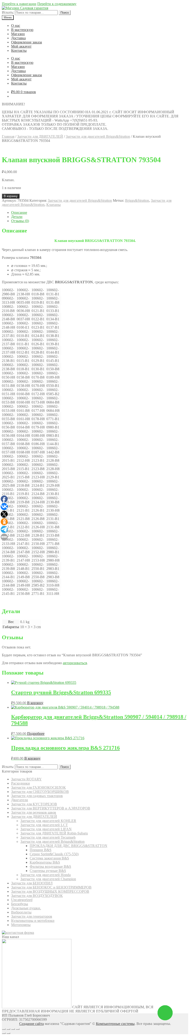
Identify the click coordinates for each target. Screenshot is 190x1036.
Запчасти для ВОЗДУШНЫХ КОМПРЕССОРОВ (50, 891)
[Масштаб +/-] (17, 1029)
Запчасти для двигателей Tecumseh (48, 837)
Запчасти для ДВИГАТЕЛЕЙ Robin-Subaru (54, 833)
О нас (15, 26)
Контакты (19, 50)
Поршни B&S (40, 850)
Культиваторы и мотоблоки (32, 921)
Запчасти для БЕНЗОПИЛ (32, 883)
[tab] (99, 213)
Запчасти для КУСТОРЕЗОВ (34, 804)
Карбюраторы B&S (45, 862)
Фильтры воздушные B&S (50, 866)
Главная (8, 136)
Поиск (64, 12)
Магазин (18, 34)
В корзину (11, 196)
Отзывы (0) (20, 221)
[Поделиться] (8, 1029)
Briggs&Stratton (137, 200)
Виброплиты (21, 912)
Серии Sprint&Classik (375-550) (54, 854)
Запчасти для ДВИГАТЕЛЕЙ (40, 136)
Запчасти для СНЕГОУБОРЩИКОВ (40, 792)
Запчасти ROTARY (26, 779)
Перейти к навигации (19, 4)
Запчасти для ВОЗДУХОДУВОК (37, 896)
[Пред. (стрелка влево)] (4, 1033)
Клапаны (53, 205)
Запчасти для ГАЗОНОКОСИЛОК (38, 787)
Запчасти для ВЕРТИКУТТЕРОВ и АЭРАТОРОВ (50, 808)
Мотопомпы (21, 925)
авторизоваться (75, 663)
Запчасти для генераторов (31, 916)
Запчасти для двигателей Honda (45, 875)
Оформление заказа (26, 42)
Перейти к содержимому (56, 4)
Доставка (18, 38)
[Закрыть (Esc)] (4, 1029)
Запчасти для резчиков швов (33, 812)
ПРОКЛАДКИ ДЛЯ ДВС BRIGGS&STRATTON (68, 846)
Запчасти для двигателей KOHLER (48, 821)
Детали (16, 217)
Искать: (8, 12)
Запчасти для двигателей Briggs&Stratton (98, 136)
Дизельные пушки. (26, 908)
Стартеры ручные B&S (48, 871)
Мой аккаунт (21, 46)
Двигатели (19, 800)
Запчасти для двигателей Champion (48, 879)
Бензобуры (19, 904)
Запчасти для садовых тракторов (37, 796)
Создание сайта (31, 1024)
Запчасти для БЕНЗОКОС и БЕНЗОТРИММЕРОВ (51, 887)
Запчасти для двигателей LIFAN (46, 829)
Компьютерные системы (115, 1024)
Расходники (20, 783)
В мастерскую (22, 30)
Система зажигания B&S (49, 858)
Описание (19, 212)
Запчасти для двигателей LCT (44, 825)
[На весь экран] (13, 1029)
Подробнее (35, 734)
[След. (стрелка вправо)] (8, 1033)
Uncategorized (21, 900)
